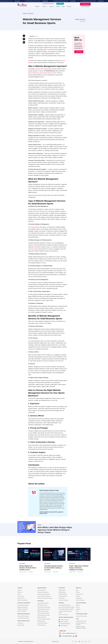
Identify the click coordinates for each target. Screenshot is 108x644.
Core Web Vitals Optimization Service (65, 612)
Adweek (38, 69)
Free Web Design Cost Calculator (81, 624)
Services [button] (44, 6)
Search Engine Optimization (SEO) (66, 607)
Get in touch (79, 51)
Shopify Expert (62, 590)
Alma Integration (64, 625)
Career (18, 594)
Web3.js (78, 605)
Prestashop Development (23, 605)
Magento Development (22, 607)
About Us (19, 590)
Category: (77, 19)
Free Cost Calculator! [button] (85, 6)
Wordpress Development (43, 592)
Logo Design (20, 623)
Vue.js (77, 611)
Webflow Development (22, 609)
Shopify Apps (79, 598)
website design (34, 249)
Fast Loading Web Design (43, 613)
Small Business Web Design (44, 607)
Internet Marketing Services (65, 605)
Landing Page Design (42, 623)
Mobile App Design (42, 617)
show (36, 36)
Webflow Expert (62, 592)
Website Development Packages (45, 598)
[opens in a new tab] (73, 641)
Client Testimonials (80, 600)
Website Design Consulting (44, 615)
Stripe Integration (64, 621)
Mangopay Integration (65, 623)
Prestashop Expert (63, 596)
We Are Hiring (60, 3)
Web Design (30, 13)
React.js (78, 607)
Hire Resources (79, 594)
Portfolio (58, 6)
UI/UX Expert (62, 598)
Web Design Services (42, 605)
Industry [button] (51, 6)
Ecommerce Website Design (44, 619)
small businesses (43, 211)
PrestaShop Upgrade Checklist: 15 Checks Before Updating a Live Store (53, 567)
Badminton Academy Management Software (81, 627)
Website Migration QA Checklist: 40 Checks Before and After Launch (27, 567)
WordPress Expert (63, 594)
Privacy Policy (20, 596)
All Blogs (25, 13)
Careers (63, 6)
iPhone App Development (23, 616)
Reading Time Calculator (81, 616)
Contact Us (19, 592)
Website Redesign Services (44, 609)
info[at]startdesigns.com (49, 3)
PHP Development (42, 590)
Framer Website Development (44, 596)
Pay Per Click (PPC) (63, 614)
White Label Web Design (43, 611)
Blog (77, 590)
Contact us (69, 6)
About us (37, 6)
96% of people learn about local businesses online (42, 73)
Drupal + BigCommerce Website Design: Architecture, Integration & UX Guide (78, 567)
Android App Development (23, 618)
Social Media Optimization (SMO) (66, 609)
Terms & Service (21, 598)
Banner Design (20, 625)
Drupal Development (22, 611)
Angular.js (78, 609)
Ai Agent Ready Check (81, 621)
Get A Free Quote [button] (85, 4)
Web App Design (41, 621)
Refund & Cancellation (22, 600)
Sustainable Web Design (43, 603)
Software (78, 596)
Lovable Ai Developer (63, 600)
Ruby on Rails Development (44, 594)
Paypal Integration (64, 619)
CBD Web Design (41, 625)
